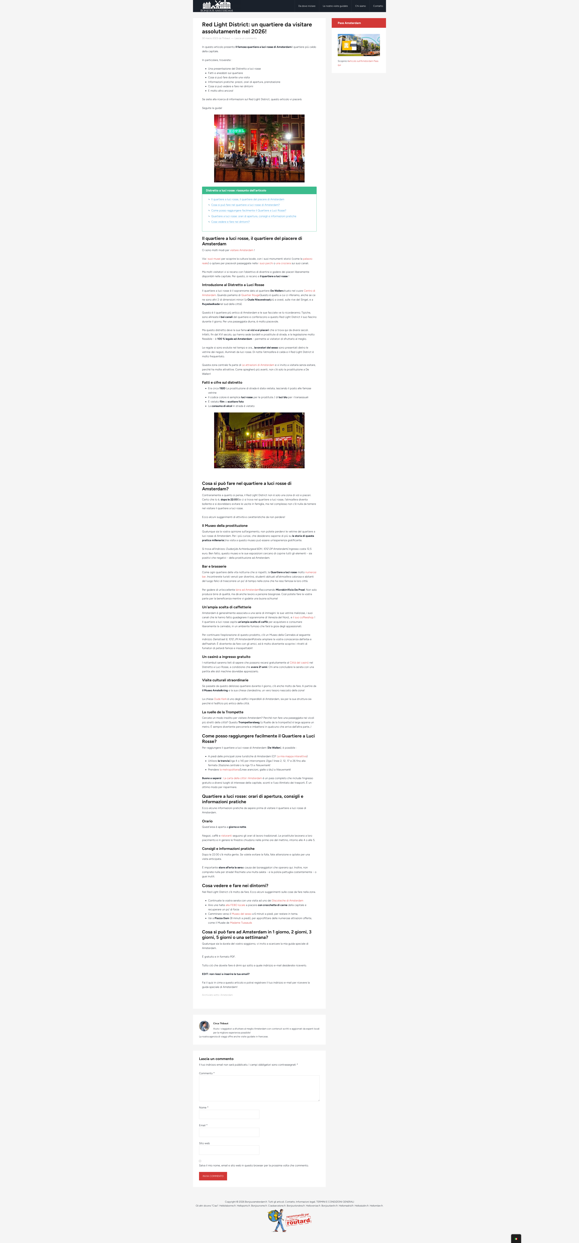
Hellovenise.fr (313, 1205)
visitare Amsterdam (241, 250)
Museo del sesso (242, 913)
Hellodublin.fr (362, 1205)
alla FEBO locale (235, 905)
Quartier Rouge (250, 295)
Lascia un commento (246, 38)
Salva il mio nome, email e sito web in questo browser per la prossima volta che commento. (253, 1165)
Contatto (290, 1201)
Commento (207, 1073)
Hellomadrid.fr (346, 1205)
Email (203, 1125)
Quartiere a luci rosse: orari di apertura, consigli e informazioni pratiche (253, 216)
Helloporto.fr (243, 1205)
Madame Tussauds (241, 922)
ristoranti (226, 835)
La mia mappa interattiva (292, 756)
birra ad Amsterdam (247, 589)
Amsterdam (226, 994)
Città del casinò (299, 662)
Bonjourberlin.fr (329, 1205)
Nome (204, 1107)
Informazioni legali (305, 1201)
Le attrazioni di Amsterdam (258, 365)
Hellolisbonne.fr (227, 1205)
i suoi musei (214, 258)
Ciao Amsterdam (217, 6)
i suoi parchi (265, 263)
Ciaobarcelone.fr (277, 1205)
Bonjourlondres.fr (296, 1205)
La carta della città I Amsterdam (242, 778)
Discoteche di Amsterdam (287, 900)
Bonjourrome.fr (259, 1205)
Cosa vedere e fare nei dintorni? (230, 221)
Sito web (204, 1143)
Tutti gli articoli (276, 1201)
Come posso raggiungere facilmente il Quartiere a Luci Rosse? (248, 210)
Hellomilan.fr (376, 1205)
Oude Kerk (220, 699)
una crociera (283, 263)
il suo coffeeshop (303, 617)
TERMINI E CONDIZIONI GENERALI (335, 1201)
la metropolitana (229, 769)
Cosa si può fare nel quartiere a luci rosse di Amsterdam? (245, 205)
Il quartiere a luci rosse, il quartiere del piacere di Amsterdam (247, 199)
